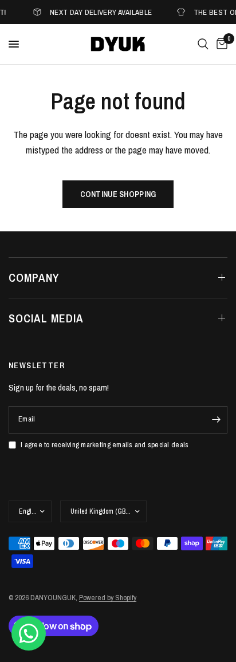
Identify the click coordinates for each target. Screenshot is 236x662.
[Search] (203, 44)
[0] (220, 44)
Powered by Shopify (107, 597)
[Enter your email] (215, 420)
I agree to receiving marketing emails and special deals (104, 445)
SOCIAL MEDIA (46, 318)
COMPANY (34, 277)
